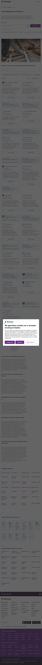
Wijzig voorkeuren (30, 342)
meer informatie (25, 337)
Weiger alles (19, 342)
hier (35, 335)
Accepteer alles (10, 342)
